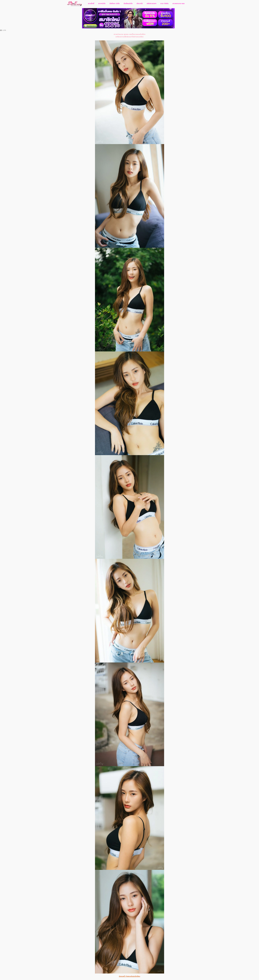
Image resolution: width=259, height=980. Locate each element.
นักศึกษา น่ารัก (114, 3)
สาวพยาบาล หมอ (178, 3)
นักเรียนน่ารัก (128, 3)
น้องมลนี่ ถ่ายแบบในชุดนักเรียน (129, 976)
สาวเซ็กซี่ (91, 3)
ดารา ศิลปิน (164, 3)
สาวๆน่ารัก (101, 3)
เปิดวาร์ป (140, 3)
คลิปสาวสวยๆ (151, 3)
